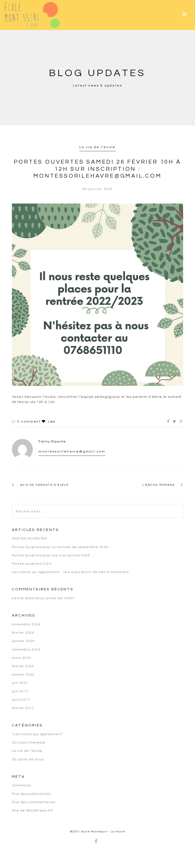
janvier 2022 (23, 674)
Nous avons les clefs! (54, 598)
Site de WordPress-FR (32, 810)
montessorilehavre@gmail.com (72, 451)
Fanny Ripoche (52, 441)
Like (51, 421)
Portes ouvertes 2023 (31, 563)
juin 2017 (20, 691)
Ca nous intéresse (29, 742)
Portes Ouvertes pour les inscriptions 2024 (51, 555)
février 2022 (23, 666)
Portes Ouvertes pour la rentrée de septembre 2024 (60, 547)
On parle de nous (27, 759)
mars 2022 (21, 658)
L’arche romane (158, 484)
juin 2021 (20, 683)
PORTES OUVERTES (29, 538)
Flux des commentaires (33, 802)
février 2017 (23, 708)
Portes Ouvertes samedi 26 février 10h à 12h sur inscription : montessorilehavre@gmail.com (97, 169)
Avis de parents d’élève (44, 484)
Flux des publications (31, 794)
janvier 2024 (23, 641)
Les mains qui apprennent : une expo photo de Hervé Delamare (70, 572)
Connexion (21, 785)
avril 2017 (21, 699)
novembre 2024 (26, 624)
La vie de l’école (97, 147)
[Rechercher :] (97, 507)
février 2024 (23, 632)
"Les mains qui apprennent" (37, 734)
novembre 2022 (26, 649)
